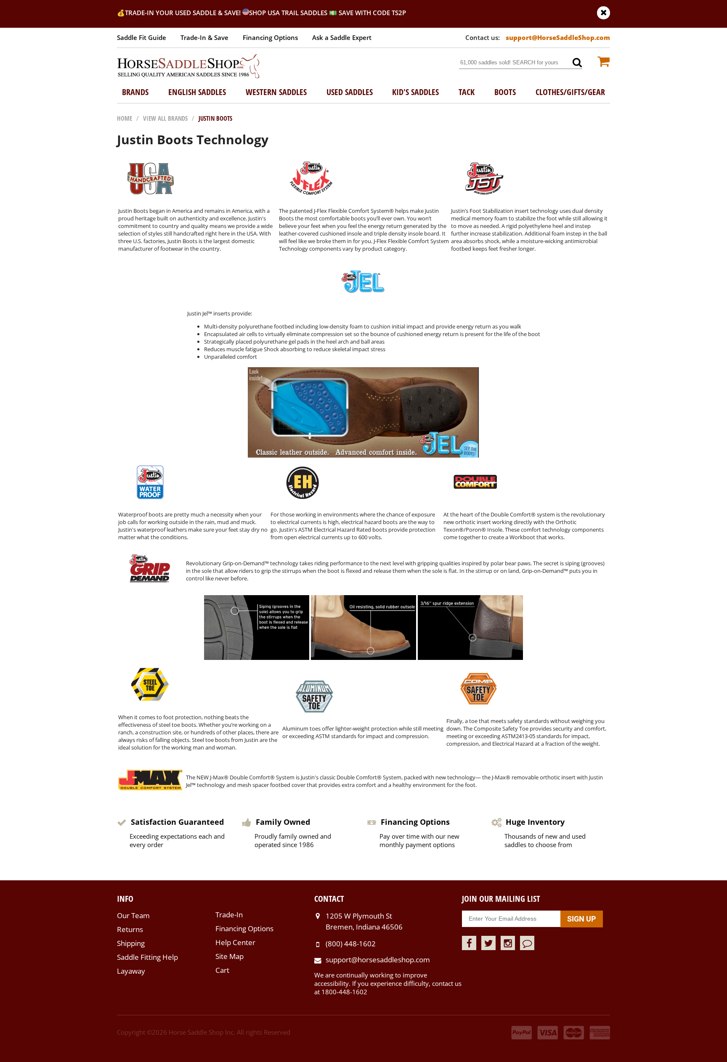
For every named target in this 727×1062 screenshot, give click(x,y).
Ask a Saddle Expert (341, 37)
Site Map (229, 956)
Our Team (133, 915)
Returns (130, 929)
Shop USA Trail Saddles (288, 12)
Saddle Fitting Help (147, 957)
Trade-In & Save (204, 37)
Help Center (235, 942)
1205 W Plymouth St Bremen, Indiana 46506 (364, 921)
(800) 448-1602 (351, 943)
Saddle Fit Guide (141, 37)
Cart (222, 970)
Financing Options (270, 37)
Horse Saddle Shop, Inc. (188, 66)
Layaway (131, 971)
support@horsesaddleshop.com (378, 959)
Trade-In (229, 914)
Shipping (131, 943)
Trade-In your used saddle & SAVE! (183, 12)
